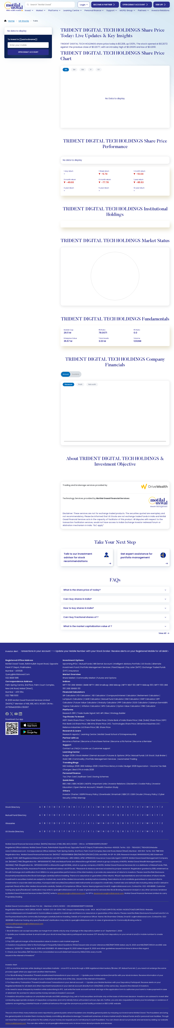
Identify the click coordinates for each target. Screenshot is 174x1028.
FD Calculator (83, 695)
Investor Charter (70, 794)
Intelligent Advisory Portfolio (127, 663)
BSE (64, 783)
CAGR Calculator (92, 699)
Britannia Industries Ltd (148, 723)
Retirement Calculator (148, 695)
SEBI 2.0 (125, 794)
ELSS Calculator (140, 702)
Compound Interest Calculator (121, 695)
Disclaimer (132, 783)
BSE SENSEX (77, 685)
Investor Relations (117, 783)
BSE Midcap (115, 685)
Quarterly (75, 374)
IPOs (128, 755)
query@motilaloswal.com (17, 674)
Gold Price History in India (111, 766)
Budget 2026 (69, 755)
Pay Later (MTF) (133, 667)
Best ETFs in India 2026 (83, 769)
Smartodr (116, 794)
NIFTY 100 (159, 685)
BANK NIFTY (89, 685)
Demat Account (98, 755)
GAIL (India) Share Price (150, 720)
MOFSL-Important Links (96, 783)
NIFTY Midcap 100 (145, 685)
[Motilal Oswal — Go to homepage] (13, 7)
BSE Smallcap (102, 685)
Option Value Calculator (128, 706)
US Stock (150, 755)
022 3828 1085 (12, 678)
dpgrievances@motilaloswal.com (109, 893)
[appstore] (30, 725)
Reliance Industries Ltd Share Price (79, 727)
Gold (65, 759)
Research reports (71, 734)
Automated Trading (127, 759)
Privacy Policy (150, 794)
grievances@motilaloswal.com (71, 893)
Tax (64, 776)
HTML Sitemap (79, 797)
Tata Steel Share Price (96, 720)
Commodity (79, 759)
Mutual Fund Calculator (113, 699)
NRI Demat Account (103, 663)
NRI (70, 759)
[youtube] (16, 714)
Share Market (69, 678)
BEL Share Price (104, 727)
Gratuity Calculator (107, 702)
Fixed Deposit (118, 667)
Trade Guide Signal (86, 713)
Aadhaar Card (84, 776)
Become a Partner (102, 4)
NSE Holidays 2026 (71, 766)
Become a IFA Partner (121, 741)
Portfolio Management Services (95, 667)
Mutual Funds (85, 663)
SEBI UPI (159, 4)
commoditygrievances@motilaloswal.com (24, 923)
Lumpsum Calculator (73, 699)
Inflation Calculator (90, 706)
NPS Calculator (109, 706)
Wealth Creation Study (107, 787)
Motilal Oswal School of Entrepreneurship (117, 734)
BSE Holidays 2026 (89, 766)
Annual (66, 374)
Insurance (74, 670)
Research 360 (69, 713)
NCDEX (80, 783)
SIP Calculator (69, 695)
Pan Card (72, 776)
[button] (28, 5)
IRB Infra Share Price (97, 723)
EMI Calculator (132, 699)
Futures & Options (115, 755)
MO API (100, 713)
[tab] (66, 69)
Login (82, 4)
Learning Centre (88, 734)
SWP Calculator (148, 699)
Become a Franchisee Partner (96, 741)
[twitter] (11, 714)
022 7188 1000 (11, 695)
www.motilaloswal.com (15, 1023)
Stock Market (82, 755)
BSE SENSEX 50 (73, 688)
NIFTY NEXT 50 (128, 685)
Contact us (68, 748)
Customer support (101, 748)
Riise (107, 713)
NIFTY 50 (67, 685)
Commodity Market (86, 678)
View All (162, 633)
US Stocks (146, 663)
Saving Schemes (101, 776)
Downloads (105, 794)
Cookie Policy (145, 783)
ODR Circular (137, 794)
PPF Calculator (125, 702)
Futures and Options (106, 678)
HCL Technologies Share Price (122, 723)
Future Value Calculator (85, 702)
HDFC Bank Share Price (73, 720)
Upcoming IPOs (70, 663)
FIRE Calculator (149, 706)
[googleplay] (30, 732)
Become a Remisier (142, 741)
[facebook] (7, 714)
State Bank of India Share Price (122, 720)
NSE (69, 783)
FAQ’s (77, 748)
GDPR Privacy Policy (89, 794)
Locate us (86, 748)
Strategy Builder (118, 713)
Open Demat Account (133, 4)
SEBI (74, 783)
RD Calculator (98, 695)
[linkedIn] (20, 714)
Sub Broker (161, 755)
